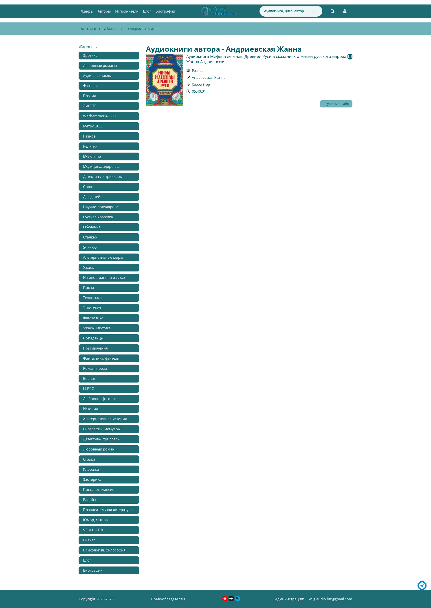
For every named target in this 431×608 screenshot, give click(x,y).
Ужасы (89, 267)
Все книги (88, 28)
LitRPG (88, 388)
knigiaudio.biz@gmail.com (330, 599)
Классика (91, 469)
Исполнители (127, 11)
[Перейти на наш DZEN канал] (232, 599)
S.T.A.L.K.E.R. (93, 529)
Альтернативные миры (103, 257)
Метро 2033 (93, 126)
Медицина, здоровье (101, 166)
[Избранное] (332, 11)
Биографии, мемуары (102, 428)
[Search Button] (314, 11)
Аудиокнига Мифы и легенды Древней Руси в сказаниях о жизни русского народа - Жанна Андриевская (267, 59)
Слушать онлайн (336, 104)
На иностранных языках (104, 277)
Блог (147, 11)
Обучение (92, 227)
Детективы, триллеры (101, 439)
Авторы (104, 11)
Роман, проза (95, 368)
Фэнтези (90, 85)
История (90, 408)
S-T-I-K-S (90, 247)
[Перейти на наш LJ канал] (237, 599)
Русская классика (98, 216)
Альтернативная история (105, 418)
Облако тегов (114, 28)
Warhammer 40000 (99, 116)
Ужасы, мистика (97, 328)
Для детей (91, 196)
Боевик (89, 378)
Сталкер (90, 237)
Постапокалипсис (98, 489)
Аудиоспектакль (97, 75)
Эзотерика (92, 479)
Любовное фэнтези (100, 398)
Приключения (95, 348)
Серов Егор (201, 84)
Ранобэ (89, 499)
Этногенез (92, 307)
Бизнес (89, 540)
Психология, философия (104, 550)
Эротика (90, 55)
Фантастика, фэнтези (101, 358)
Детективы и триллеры (103, 176)
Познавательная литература (108, 509)
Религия (90, 146)
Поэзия (89, 95)
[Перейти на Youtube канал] (225, 599)
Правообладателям (168, 599)
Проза (88, 287)
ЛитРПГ (89, 105)
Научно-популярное (101, 206)
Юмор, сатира (95, 519)
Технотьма (92, 297)
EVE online (92, 156)
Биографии (165, 11)
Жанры (87, 11)
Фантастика (93, 317)
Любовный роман (98, 449)
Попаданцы (93, 338)
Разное (89, 136)
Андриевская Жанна (208, 77)
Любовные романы (100, 65)
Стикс (88, 186)
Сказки (89, 459)
